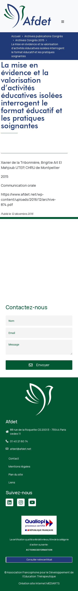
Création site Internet (39, 583)
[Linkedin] (9, 502)
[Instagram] (21, 502)
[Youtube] (32, 502)
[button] (62, 21)
